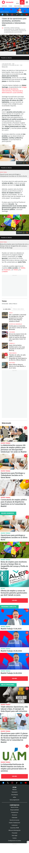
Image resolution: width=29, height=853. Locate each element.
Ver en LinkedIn (21, 782)
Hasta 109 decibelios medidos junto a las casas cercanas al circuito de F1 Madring (5, 346)
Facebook (2, 14)
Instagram (12, 14)
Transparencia (14, 812)
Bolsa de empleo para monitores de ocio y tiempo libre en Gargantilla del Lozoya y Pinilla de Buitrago (14, 222)
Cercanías (12, 332)
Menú (27, 2)
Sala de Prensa (14, 807)
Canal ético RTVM (14, 827)
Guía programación (14, 799)
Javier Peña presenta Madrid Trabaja (14, 10)
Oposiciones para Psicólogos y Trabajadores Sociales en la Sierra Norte (13, 475)
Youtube (26, 14)
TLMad (10, 6)
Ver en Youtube (25, 782)
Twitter (7, 14)
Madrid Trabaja (5, 443)
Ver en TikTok (16, 783)
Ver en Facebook (3, 783)
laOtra (14, 797)
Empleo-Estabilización (14, 822)
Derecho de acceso (14, 820)
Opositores (14, 43)
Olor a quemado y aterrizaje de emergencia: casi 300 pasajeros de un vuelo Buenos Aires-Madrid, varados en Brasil (5, 315)
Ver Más (14, 600)
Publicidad (14, 817)
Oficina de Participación (14, 830)
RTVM (14, 787)
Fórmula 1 (12, 343)
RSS (27, 52)
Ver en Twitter (7, 783)
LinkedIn (21, 14)
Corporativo (14, 805)
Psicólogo (14, 153)
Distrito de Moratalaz (15, 324)
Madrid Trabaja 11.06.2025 (14, 617)
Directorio (14, 815)
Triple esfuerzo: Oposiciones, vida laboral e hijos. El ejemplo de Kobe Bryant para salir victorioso (14, 695)
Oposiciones (5, 303)
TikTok (16, 14)
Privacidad (14, 833)
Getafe (3, 588)
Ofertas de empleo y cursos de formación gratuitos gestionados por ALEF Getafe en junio (14, 578)
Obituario (12, 362)
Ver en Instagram (12, 782)
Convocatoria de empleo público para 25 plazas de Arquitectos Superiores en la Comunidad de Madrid (14, 487)
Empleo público (13, 303)
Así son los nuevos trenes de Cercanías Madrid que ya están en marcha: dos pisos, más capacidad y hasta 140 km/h (5, 334)
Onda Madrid (17, 6)
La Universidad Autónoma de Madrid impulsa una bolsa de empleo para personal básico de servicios (14, 752)
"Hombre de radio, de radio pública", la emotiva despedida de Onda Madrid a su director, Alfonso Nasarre (5, 355)
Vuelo (10, 312)
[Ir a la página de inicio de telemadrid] (7, 2)
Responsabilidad (14, 809)
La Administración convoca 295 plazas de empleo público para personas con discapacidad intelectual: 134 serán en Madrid (14, 434)
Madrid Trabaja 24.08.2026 (14, 661)
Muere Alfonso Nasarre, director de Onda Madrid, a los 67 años (5, 365)
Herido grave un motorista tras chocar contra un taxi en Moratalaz (5, 326)
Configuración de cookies (14, 840)
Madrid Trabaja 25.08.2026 (14, 639)
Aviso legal (14, 835)
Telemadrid (14, 792)
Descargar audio (23, 52)
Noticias (4, 6)
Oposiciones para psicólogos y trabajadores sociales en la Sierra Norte (14, 462)
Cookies (15, 838)
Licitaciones (14, 825)
